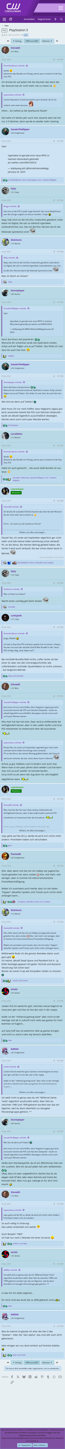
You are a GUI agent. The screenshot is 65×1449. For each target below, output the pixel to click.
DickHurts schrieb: (12, 589)
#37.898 (60, 1204)
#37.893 (60, 865)
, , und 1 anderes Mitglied (32, 180)
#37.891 (60, 696)
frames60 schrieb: (12, 928)
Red (5, 35)
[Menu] (4, 19)
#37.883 (60, 200)
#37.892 (60, 799)
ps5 (25, 35)
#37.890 (60, 627)
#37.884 (60, 251)
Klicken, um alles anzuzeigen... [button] (32, 532)
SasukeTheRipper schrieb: (15, 308)
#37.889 (60, 583)
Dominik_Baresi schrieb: (14, 65)
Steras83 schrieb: (11, 506)
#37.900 (60, 1326)
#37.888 (60, 500)
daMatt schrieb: (10, 1270)
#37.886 (60, 376)
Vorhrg (18, 41)
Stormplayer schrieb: (13, 382)
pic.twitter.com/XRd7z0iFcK (22, 162)
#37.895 (60, 1001)
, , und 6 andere (35, 562)
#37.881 (60, 59)
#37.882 (60, 141)
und (15, 676)
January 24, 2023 (16, 171)
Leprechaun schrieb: (12, 94)
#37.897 (60, 1131)
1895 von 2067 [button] (31, 41)
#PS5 (44, 155)
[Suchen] (61, 19)
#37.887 (60, 445)
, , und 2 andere (33, 901)
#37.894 (60, 922)
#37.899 (60, 1264)
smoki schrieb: (10, 1066)
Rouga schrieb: (10, 206)
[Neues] (55, 19)
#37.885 (60, 302)
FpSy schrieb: (9, 257)
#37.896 (60, 1060)
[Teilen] (54, 59)
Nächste (46, 41)
